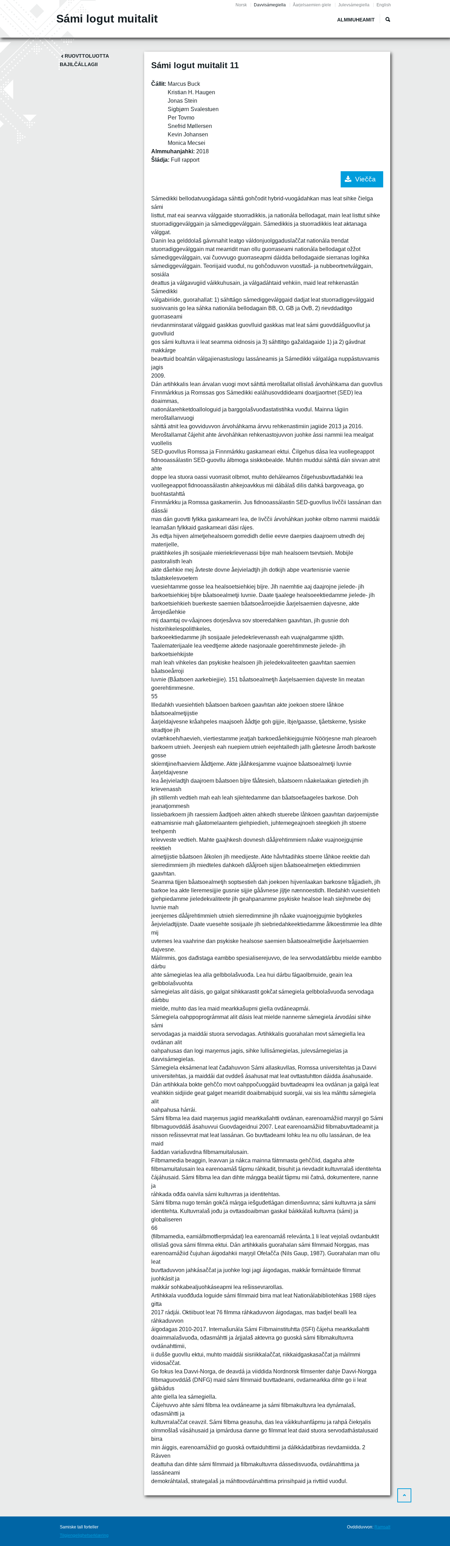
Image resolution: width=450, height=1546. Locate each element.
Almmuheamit (356, 20)
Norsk (241, 4)
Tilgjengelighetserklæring (84, 1535)
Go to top (404, 1495)
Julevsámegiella (353, 4)
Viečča (365, 179)
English (384, 4)
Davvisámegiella (270, 4)
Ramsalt (382, 1527)
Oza (387, 19)
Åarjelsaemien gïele (312, 4)
